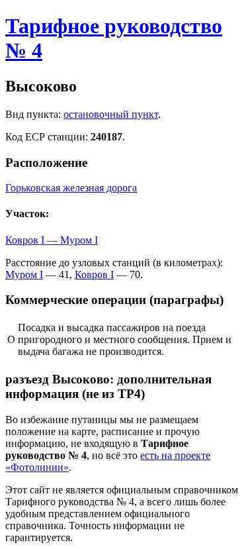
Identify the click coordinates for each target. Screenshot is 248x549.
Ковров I (94, 274)
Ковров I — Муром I (51, 240)
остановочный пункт (110, 114)
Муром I (24, 274)
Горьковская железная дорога (71, 187)
